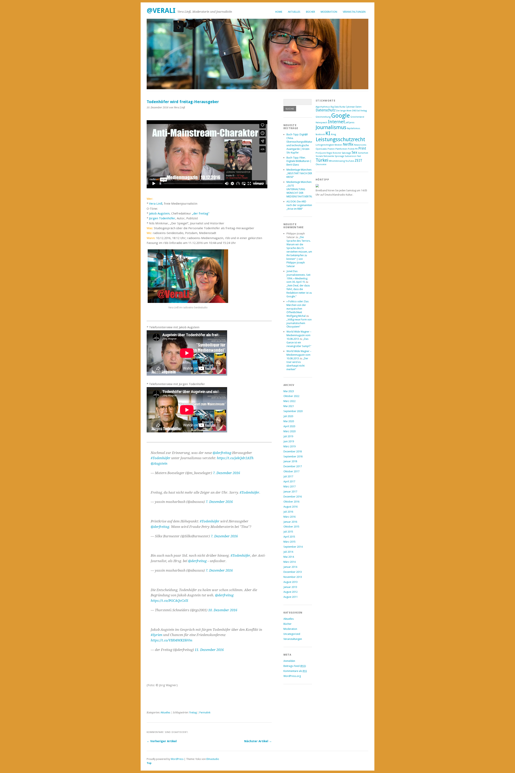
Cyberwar (350, 107)
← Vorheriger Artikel (162, 741)
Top (149, 763)
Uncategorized (291, 633)
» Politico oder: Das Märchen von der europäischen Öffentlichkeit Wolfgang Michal (297, 308)
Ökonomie (321, 164)
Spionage (339, 156)
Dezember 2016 (292, 496)
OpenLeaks (321, 149)
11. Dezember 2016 (209, 650)
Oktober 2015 (291, 526)
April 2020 (289, 426)
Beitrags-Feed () (294, 665)
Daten (358, 107)
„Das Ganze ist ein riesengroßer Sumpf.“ (298, 342)
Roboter (337, 153)
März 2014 (289, 561)
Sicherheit (363, 153)
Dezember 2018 (292, 451)
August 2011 (290, 596)
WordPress (177, 759)
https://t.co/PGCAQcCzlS (169, 601)
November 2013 (292, 576)
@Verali (161, 11)
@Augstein (159, 463)
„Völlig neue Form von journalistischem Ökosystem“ (299, 323)
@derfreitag (222, 453)
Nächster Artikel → (258, 741)
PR (356, 149)
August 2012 (290, 591)
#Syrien (156, 635)
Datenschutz (326, 110)
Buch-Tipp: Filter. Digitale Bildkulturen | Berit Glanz (298, 161)
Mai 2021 (288, 406)
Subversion (350, 156)
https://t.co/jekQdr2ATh (235, 458)
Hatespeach (321, 122)
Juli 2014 (288, 551)
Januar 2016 (290, 521)
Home (278, 11)
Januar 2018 (290, 461)
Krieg (333, 134)
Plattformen (341, 149)
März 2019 (289, 446)
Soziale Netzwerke (325, 156)
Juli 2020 (288, 416)
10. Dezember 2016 (222, 610)
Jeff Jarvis (350, 122)
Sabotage (346, 153)
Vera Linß (155, 203)
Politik (351, 149)
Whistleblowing (337, 161)
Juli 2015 (288, 531)
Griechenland (357, 117)
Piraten (331, 149)
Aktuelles (294, 11)
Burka (342, 107)
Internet (336, 121)
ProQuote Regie (324, 153)
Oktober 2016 (291, 501)
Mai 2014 (288, 556)
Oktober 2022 (291, 396)
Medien (338, 145)
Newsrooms (360, 145)
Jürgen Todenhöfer (162, 218)
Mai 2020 (288, 421)
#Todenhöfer (160, 458)
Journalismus (331, 127)
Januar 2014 (290, 566)
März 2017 (289, 486)
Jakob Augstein (159, 213)
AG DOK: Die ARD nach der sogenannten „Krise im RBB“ (299, 205)
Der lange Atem (343, 110)
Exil (358, 110)
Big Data (335, 107)
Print (362, 148)
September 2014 (293, 546)
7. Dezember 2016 (226, 473)
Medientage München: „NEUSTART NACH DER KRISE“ (299, 173)
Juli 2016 (288, 511)
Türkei (322, 160)
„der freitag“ (200, 213)
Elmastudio (212, 759)
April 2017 (289, 481)
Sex (354, 152)
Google (340, 115)
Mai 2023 (288, 391)
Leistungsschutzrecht (340, 139)
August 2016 (290, 506)
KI (327, 133)
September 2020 (293, 411)
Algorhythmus (323, 107)
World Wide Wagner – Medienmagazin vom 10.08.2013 (298, 335)
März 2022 (289, 401)
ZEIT (358, 161)
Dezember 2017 (292, 466)
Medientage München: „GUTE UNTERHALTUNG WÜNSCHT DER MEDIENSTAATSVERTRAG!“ (301, 189)
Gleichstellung (323, 117)
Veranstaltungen (354, 11)
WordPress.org (292, 676)
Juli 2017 (288, 476)
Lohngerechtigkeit (325, 145)
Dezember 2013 (292, 571)
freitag (193, 712)
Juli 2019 (288, 436)
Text (359, 156)
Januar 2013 (290, 587)
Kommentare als (295, 670)
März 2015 (289, 541)
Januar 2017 (290, 491)
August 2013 (290, 581)
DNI (354, 110)
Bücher (310, 11)
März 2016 (289, 516)
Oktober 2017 (291, 471)
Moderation (329, 11)
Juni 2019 (288, 441)
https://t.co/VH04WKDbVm (171, 640)
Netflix (348, 144)
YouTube (349, 161)
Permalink (204, 712)
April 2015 (289, 536)
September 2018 (293, 456)
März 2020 (289, 431)
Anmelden (289, 660)
